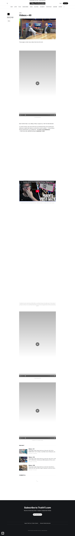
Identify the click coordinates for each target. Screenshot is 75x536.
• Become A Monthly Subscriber (45, 523)
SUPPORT (60, 6)
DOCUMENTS (42, 6)
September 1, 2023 (40, 131)
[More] (64, 7)
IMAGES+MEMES (25, 6)
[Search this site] (7, 3)
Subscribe (65, 3)
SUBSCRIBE (55, 6)
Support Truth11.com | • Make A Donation (31, 523)
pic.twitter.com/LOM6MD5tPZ (43, 129)
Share (9, 20)
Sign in (61, 3)
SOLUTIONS (36, 6)
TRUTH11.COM (10, 17)
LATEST (15, 6)
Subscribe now (38, 514)
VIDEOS (31, 6)
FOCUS (19, 6)
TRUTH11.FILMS (48, 6)
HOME (11, 6)
